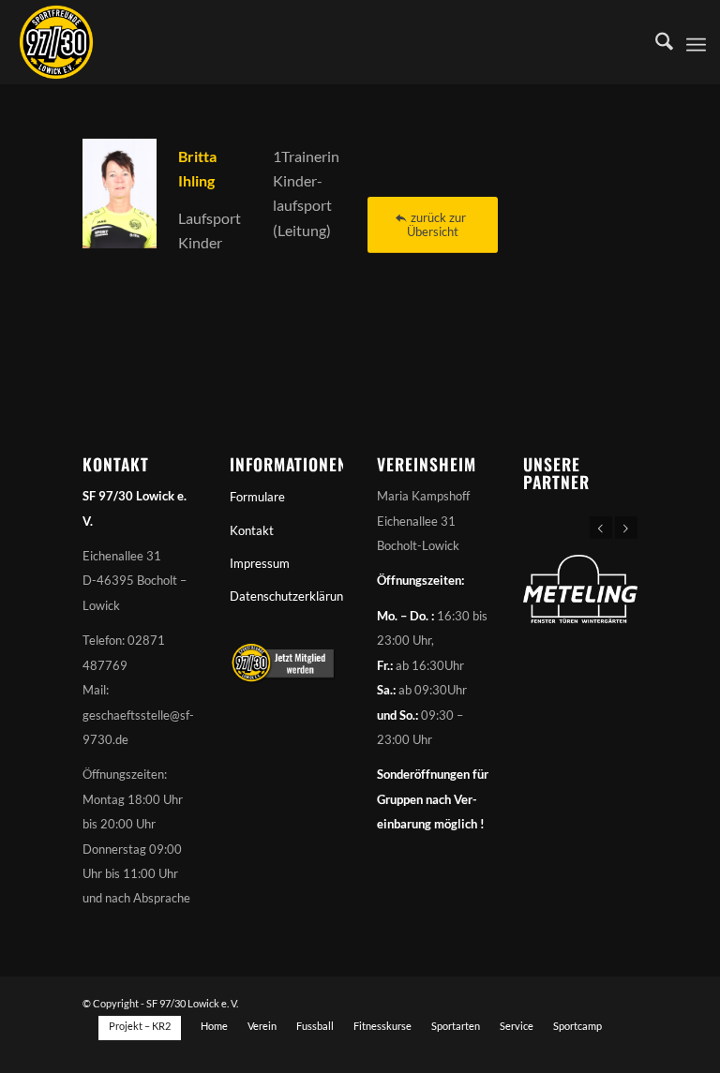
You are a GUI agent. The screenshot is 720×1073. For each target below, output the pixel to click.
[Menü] (696, 42)
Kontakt (252, 530)
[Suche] (655, 42)
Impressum (260, 563)
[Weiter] (626, 527)
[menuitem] (655, 42)
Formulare (257, 496)
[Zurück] (601, 527)
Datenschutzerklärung (286, 596)
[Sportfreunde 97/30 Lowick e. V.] (56, 42)
